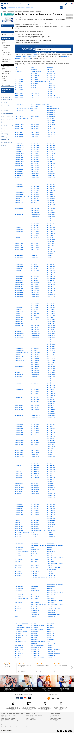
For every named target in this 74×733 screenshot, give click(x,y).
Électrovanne (5, 47)
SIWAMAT (49, 69)
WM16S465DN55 (35, 493)
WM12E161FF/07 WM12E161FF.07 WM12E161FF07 (35, 147)
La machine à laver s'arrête (6, 99)
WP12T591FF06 (35, 596)
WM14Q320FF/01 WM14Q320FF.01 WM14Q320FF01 (35, 327)
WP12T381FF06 (35, 571)
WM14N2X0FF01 (51, 315)
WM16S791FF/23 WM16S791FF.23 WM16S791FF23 (51, 506)
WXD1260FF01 (34, 627)
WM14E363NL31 (19, 261)
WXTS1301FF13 (35, 653)
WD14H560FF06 (51, 99)
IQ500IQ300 (50, 67)
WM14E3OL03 (34, 268)
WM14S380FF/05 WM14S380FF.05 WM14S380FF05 (51, 393)
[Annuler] (12, 28)
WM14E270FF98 (35, 247)
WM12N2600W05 (35, 198)
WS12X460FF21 (19, 622)
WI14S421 (49, 106)
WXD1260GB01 (51, 627)
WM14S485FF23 (35, 440)
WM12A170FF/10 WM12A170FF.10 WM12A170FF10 (35, 126)
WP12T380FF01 (19, 565)
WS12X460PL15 (35, 622)
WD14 (48, 81)
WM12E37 (17, 177)
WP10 (32, 532)
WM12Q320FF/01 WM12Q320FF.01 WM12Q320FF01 (35, 210)
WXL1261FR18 (34, 635)
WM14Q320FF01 (51, 325)
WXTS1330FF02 (51, 655)
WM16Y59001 (34, 522)
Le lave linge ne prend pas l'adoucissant (6, 123)
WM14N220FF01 (51, 311)
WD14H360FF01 (35, 83)
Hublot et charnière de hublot (7, 59)
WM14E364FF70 (35, 263)
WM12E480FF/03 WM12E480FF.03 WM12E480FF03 (51, 183)
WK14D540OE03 (51, 116)
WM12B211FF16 (51, 142)
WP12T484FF (34, 583)
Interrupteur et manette (5, 73)
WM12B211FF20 (19, 144)
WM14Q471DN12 (19, 360)
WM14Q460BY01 (35, 331)
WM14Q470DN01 (51, 350)
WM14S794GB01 (19, 456)
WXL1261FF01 (50, 631)
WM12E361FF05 (35, 169)
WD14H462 (34, 87)
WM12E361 (50, 161)
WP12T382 (49, 571)
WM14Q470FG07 (19, 356)
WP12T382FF (18, 575)
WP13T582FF (34, 598)
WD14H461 (34, 85)
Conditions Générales (54, 715)
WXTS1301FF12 (19, 653)
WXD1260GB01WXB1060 (37, 629)
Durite (3, 68)
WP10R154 (49, 532)
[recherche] (61, 7)
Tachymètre (4, 80)
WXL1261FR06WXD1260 (21, 635)
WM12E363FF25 (19, 173)
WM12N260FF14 (19, 202)
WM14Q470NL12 (51, 356)
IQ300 (16, 67)
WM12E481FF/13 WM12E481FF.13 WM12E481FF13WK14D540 (22, 194)
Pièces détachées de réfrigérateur (8, 719)
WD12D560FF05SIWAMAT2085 (38, 81)
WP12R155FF (34, 551)
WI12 (48, 101)
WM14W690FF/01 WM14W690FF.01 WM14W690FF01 (51, 479)
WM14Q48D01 (18, 376)
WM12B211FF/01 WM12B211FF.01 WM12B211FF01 (35, 140)
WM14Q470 (34, 350)
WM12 (32, 118)
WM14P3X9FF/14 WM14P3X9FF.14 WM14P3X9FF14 (51, 321)
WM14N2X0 (34, 315)
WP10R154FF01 (19, 536)
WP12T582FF (18, 590)
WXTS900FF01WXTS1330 (37, 659)
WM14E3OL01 (18, 268)
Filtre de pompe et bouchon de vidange (6, 71)
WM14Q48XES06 (19, 378)
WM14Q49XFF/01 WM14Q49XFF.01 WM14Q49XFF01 (51, 385)
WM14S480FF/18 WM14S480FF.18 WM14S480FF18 (19, 424)
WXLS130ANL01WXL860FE (38, 645)
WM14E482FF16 (19, 296)
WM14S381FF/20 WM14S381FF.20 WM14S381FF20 (35, 399)
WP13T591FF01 (19, 608)
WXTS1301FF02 (35, 651)
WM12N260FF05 (35, 200)
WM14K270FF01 (51, 302)
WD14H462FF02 (19, 93)
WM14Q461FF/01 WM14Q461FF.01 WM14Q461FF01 (51, 339)
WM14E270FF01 (19, 243)
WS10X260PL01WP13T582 (53, 614)
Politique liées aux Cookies (55, 718)
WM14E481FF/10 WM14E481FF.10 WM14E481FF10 (51, 286)
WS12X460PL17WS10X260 (21, 624)
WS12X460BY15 (35, 620)
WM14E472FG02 (51, 282)
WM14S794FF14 (51, 454)
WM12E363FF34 (35, 173)
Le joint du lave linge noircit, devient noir (6, 145)
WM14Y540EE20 (51, 485)
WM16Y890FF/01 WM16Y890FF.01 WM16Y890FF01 (19, 528)
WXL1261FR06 (50, 633)
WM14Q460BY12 (19, 333)
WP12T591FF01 (51, 594)
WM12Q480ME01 (19, 220)
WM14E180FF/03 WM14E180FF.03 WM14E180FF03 (51, 233)
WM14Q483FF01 (35, 374)
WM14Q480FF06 (51, 372)
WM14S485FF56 (51, 442)
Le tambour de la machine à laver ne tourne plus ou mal (6, 141)
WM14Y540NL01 (35, 489)
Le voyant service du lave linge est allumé (6, 132)
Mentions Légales (53, 716)
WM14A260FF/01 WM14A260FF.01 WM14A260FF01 (35, 223)
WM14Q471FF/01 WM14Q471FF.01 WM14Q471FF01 (35, 362)
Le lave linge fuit (4, 101)
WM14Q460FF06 (51, 333)
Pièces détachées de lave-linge (8, 716)
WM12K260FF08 (51, 196)
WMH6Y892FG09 (51, 530)
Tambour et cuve (6, 52)
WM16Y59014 (50, 522)
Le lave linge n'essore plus (6, 94)
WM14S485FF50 (35, 442)
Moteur (3, 40)
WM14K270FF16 (51, 305)
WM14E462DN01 (19, 280)
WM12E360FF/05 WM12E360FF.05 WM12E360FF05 (19, 163)
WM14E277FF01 (19, 249)
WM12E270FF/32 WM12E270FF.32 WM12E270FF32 (19, 155)
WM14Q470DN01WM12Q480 (22, 352)
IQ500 (32, 67)
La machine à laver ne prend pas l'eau (7, 114)
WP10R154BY (18, 534)
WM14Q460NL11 (19, 337)
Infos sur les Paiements (31, 719)
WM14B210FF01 (51, 224)
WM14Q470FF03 (51, 352)
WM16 (48, 491)
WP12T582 (49, 588)
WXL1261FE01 (34, 631)
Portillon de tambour (6, 76)
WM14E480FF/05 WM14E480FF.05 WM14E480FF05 (35, 286)
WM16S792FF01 (51, 510)
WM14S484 (50, 430)
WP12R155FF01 (51, 551)
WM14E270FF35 (51, 245)
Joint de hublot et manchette (6, 49)
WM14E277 (50, 247)
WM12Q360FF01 (51, 212)
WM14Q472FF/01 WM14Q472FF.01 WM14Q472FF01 (35, 368)
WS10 (16, 610)
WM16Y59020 (18, 524)
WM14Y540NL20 (51, 489)
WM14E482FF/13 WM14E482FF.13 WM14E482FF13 (35, 292)
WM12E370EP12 (51, 177)
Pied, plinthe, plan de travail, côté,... (7, 85)
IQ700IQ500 (34, 69)
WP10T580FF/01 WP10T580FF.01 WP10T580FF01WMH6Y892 (22, 549)
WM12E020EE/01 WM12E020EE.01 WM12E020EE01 (19, 147)
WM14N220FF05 (51, 313)
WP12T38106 (34, 567)
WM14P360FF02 (35, 317)
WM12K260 (50, 192)
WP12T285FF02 (35, 559)
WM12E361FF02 (19, 169)
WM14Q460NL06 (51, 335)
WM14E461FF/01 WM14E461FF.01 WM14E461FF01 (51, 272)
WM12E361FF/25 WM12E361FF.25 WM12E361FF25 (51, 165)
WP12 (32, 547)
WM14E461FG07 (19, 278)
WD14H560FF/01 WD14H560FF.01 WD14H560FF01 (19, 97)
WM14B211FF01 (35, 227)
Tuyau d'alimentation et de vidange (7, 83)
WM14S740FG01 (35, 444)
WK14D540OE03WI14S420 (21, 118)
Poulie (3, 78)
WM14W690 (50, 475)
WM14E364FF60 (19, 263)
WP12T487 (33, 588)
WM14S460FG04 (19, 415)
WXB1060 (33, 624)
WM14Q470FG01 (35, 354)
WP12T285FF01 (19, 559)
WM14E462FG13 (19, 282)
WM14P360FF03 (51, 317)
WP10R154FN (34, 536)
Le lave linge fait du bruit (6, 111)
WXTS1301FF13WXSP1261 (53, 653)
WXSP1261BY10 (19, 649)
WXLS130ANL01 (19, 645)
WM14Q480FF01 (35, 372)
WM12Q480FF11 (51, 216)
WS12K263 (18, 618)
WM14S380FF (50, 389)
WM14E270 (18, 237)
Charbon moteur (6, 45)
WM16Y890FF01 (51, 526)
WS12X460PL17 (51, 622)
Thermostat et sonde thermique (7, 82)
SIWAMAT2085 (18, 71)
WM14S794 (50, 452)
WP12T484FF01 (19, 586)
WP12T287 (49, 559)
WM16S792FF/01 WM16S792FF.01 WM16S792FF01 (19, 512)
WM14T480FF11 (51, 471)
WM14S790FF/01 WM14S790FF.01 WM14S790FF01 (51, 446)
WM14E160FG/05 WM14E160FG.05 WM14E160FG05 (35, 233)
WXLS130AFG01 (51, 643)
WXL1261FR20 (50, 635)
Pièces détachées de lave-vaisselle (8, 715)
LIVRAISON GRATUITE (6, 1)
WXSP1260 (49, 645)
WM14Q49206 (18, 384)
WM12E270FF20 (51, 153)
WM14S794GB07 (51, 456)
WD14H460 (49, 83)
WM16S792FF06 (51, 512)
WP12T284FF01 (19, 555)
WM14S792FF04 (51, 450)
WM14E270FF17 (35, 243)
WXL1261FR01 (34, 633)
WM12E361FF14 (51, 169)
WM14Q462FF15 (35, 348)
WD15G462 (34, 101)
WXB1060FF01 (18, 625)
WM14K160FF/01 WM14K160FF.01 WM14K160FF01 (51, 298)
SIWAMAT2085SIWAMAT (37, 71)
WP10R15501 (50, 538)
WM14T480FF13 (19, 473)
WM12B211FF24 (51, 144)
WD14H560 (49, 93)
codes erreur (4, 21)
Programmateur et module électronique (6, 43)
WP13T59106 (50, 606)
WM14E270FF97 (19, 247)
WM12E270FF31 (35, 157)
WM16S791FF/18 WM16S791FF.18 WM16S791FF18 (35, 506)
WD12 (16, 73)
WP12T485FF (34, 586)
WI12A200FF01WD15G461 (53, 103)
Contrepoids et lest (6, 75)
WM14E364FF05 (51, 261)
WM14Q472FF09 (51, 370)
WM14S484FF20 (19, 434)
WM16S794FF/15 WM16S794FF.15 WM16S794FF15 (51, 516)
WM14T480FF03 (35, 471)
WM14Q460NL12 (35, 337)
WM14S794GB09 (19, 458)
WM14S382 (50, 397)
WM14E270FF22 (51, 243)
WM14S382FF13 (35, 407)
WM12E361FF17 (19, 171)
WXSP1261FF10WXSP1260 (53, 649)
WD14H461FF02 (51, 85)
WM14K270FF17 (19, 307)
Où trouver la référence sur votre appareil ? (46, 52)
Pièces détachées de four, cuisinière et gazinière (11, 720)
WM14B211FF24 (19, 231)
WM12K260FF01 (51, 194)
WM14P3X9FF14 (19, 325)
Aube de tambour (6, 64)
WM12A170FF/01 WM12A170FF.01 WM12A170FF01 (51, 120)
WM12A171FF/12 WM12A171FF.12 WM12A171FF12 (19, 134)
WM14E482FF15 (51, 294)
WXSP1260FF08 (19, 647)
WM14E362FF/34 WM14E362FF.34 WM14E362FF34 (51, 251)
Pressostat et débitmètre (5, 56)
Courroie (4, 42)
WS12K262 (33, 616)
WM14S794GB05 (35, 456)
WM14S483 (50, 426)
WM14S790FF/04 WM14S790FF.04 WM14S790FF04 (19, 452)
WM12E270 (50, 151)
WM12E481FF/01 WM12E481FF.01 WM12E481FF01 (35, 188)
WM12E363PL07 (35, 175)
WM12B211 (18, 138)
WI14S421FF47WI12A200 (53, 108)
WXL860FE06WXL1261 (20, 641)
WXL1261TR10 (50, 637)
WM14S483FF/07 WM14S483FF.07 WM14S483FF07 (35, 430)
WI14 (48, 105)
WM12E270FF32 (51, 157)
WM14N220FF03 (19, 313)
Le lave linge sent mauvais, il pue (7, 120)
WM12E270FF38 (51, 159)
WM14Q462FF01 (19, 348)
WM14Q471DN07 (35, 358)
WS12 (16, 616)
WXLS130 (49, 641)
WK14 (32, 110)
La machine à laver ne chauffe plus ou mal (5, 103)
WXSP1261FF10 (35, 649)
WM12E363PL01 (51, 173)
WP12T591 (33, 594)
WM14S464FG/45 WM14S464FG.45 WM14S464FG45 (35, 417)
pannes (3, 20)
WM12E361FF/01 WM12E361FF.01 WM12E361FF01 (35, 165)
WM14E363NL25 (51, 259)
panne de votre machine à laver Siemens (26, 56)
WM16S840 (18, 520)
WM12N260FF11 (51, 200)
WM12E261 (18, 151)
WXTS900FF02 (50, 659)
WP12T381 (49, 565)
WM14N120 (18, 309)
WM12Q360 (50, 210)
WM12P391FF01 (19, 208)
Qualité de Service (54, 719)
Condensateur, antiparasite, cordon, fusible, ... (6, 61)
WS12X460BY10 (19, 620)
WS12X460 (49, 618)
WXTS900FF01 (18, 659)
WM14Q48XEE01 (51, 376)
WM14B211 (49, 225)
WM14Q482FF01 (19, 374)
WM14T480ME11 (35, 473)
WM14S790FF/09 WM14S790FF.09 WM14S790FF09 (35, 452)
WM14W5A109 (34, 475)
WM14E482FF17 (35, 296)
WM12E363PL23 (51, 175)
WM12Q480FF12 (51, 218)
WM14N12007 (34, 309)
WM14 (16, 222)
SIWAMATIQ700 (51, 71)
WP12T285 (33, 555)
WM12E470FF (34, 181)
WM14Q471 (18, 358)
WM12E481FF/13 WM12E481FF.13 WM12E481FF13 (51, 188)
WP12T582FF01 (35, 590)
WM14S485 (34, 434)
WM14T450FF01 (51, 465)
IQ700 (16, 69)
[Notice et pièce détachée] (4, 6)
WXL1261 (49, 629)
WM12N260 (18, 198)
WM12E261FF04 (35, 151)
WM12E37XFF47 (51, 179)
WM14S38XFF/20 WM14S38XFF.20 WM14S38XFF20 (51, 411)
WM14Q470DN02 (35, 352)
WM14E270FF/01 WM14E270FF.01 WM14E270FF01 (51, 239)
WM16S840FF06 (51, 520)
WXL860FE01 (34, 639)
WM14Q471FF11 (51, 362)
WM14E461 (18, 270)
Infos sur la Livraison (30, 718)
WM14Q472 (50, 364)
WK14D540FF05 (19, 116)
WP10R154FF (50, 534)
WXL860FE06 (50, 639)
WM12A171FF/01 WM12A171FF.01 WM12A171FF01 (51, 128)
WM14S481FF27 (51, 423)
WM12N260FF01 (51, 198)
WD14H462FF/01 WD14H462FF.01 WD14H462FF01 (51, 89)
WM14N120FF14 (19, 311)
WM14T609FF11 (19, 475)
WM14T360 (18, 460)
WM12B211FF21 (35, 144)
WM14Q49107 (50, 380)
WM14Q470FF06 (19, 354)
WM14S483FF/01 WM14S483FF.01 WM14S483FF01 (19, 430)
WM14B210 (50, 222)
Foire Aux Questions (30, 716)
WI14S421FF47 (34, 108)
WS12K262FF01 (51, 616)
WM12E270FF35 (35, 159)
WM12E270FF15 (35, 153)
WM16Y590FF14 (51, 524)
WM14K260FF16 (19, 302)
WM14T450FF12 (51, 467)
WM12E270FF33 (19, 159)
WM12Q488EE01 (35, 220)
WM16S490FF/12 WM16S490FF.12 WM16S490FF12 (51, 495)
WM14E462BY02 (51, 278)
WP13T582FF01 (19, 602)
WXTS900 (49, 657)
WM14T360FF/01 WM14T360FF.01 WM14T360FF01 (35, 462)
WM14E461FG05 (51, 276)
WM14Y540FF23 (51, 487)
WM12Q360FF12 (19, 214)
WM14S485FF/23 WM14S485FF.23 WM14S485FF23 (51, 436)
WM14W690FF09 (35, 483)
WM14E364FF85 (51, 263)
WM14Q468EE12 (19, 350)
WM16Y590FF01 (35, 524)
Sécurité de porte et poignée (6, 69)
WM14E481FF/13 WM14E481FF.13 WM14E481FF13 (19, 292)
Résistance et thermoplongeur (5, 57)
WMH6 (48, 528)
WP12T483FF (34, 579)
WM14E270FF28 (35, 245)
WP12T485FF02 (19, 588)
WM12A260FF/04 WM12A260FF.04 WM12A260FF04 (51, 134)
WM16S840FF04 (35, 520)
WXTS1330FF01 (35, 655)
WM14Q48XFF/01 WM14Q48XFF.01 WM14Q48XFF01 (35, 380)
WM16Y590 (18, 522)
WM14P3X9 (34, 319)
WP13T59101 (34, 606)
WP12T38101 (18, 567)
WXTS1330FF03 (19, 657)
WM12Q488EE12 (51, 220)
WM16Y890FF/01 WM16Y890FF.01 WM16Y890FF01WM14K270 (38, 528)
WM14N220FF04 (35, 313)
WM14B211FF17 (51, 227)
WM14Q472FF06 (51, 368)
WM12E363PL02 (19, 175)
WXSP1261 (49, 647)
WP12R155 (49, 549)
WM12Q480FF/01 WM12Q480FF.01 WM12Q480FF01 (35, 216)
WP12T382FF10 (51, 577)
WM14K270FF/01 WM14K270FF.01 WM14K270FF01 (35, 303)
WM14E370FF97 (35, 266)
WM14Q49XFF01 (19, 389)
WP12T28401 (34, 553)
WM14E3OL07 (50, 268)
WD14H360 (18, 83)
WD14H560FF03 (35, 97)
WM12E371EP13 (19, 179)
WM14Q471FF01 (51, 360)
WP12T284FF (50, 553)
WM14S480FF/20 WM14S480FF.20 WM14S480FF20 (35, 424)
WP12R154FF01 (35, 549)
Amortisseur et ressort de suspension (7, 63)
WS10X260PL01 (51, 612)
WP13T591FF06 (35, 608)
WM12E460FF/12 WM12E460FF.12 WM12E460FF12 (19, 183)
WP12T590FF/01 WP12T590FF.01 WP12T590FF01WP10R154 (21, 596)
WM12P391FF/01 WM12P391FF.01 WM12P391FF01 (51, 204)
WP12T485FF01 (51, 586)
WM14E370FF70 (19, 266)
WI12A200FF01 (34, 103)
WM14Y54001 (18, 485)
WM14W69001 (18, 477)
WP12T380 (17, 561)
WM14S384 (50, 407)
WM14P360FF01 (19, 317)
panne (35, 54)
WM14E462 (34, 278)
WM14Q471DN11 (51, 358)
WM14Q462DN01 (35, 343)
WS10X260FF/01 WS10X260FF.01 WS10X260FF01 (35, 612)
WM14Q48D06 (34, 376)
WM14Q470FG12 (35, 356)
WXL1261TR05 (34, 637)
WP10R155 (33, 538)
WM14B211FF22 (51, 229)
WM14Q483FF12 (51, 374)
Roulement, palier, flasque (6, 50)
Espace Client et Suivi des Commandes (34, 715)
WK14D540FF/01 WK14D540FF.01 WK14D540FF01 (51, 112)
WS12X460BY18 (51, 620)
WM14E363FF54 (35, 257)
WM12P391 (34, 202)
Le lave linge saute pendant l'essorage (6, 129)
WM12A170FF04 (51, 124)
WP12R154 (49, 547)
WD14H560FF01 (35, 95)
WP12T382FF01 (51, 575)
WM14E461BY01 (35, 270)
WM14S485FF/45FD (20, 440)
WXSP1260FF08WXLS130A (38, 647)
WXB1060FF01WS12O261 (37, 625)
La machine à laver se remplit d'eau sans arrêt (7, 126)
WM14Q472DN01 (19, 366)
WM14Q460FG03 (19, 335)
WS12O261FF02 (35, 618)
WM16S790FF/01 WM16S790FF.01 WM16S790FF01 (19, 501)
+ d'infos (25, 724)
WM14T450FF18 (51, 469)
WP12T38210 (34, 573)
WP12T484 (17, 583)
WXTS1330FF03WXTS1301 (37, 657)
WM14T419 (49, 464)
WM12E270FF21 (35, 155)
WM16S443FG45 (19, 493)
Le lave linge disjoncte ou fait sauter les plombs (7, 117)
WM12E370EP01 (35, 177)
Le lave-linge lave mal (5, 97)
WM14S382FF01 (35, 405)
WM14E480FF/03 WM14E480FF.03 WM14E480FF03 (19, 286)
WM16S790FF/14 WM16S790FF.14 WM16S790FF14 (19, 506)
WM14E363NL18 (19, 259)
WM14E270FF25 (19, 245)
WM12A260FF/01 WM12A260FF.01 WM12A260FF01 (35, 134)
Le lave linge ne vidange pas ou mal (7, 106)
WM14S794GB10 (35, 458)
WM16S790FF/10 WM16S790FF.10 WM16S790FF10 (51, 501)
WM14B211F (18, 227)
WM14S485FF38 (51, 440)
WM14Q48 (17, 372)
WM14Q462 (18, 343)
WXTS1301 (18, 651)
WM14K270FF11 (51, 304)
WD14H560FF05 (35, 99)
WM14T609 (49, 473)
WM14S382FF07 (51, 405)
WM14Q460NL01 (35, 335)
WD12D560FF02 (35, 79)
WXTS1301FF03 (51, 651)
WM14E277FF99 (35, 249)
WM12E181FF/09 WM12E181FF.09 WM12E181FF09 (51, 147)
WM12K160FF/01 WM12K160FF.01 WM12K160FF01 (35, 194)
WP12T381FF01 (19, 571)
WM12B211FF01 (51, 138)
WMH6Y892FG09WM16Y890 (22, 532)
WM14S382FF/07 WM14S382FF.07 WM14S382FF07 (19, 407)
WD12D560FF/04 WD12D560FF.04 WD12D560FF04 (51, 75)
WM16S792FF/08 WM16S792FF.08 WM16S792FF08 (35, 512)
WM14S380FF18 (19, 397)
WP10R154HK (18, 538)
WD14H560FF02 (51, 95)
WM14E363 (34, 255)
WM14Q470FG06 (51, 354)
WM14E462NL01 (35, 282)
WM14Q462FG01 (51, 348)
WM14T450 (18, 465)
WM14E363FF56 (51, 257)
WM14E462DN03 (51, 280)
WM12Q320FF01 (51, 208)
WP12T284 (17, 553)
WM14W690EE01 (35, 477)
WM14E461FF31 (35, 276)
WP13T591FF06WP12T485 (53, 608)
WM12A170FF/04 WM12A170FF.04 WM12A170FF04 (19, 126)
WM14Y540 (50, 483)
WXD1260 (49, 625)
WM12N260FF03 (19, 200)
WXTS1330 (18, 655)
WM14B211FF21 (35, 229)
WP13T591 (17, 606)
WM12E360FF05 (35, 161)
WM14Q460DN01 (35, 333)
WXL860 (17, 639)
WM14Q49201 (50, 382)
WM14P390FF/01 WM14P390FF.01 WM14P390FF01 (19, 321)
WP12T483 (17, 579)
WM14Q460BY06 (51, 331)
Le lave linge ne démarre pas (7, 95)
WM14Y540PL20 (35, 491)
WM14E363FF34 (51, 255)
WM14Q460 (18, 331)
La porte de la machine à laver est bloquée (6, 109)
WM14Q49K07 (34, 384)
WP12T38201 (18, 573)
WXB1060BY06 (50, 624)
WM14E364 (34, 261)
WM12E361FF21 (35, 171)
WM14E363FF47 (19, 257)
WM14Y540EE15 (35, 485)
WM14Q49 (49, 378)
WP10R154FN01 (51, 536)
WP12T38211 (50, 573)
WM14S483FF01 (51, 428)
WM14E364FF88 (19, 265)
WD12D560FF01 (19, 79)
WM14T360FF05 (51, 462)
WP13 (48, 596)
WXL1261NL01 (18, 637)
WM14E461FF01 (19, 276)
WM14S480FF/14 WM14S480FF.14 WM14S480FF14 (51, 419)
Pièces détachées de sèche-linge (8, 718)
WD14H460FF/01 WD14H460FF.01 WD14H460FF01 (19, 87)
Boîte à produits (5, 66)
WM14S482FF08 (51, 425)
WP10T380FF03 (19, 544)
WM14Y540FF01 (35, 487)
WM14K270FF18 (35, 307)
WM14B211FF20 (19, 229)
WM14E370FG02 (51, 266)
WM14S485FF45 (19, 442)
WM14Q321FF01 (51, 327)
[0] (71, 4)
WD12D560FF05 (19, 81)
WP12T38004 (34, 561)
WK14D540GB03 (35, 116)
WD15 (16, 101)
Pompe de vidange (6, 54)
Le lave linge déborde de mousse (6, 135)
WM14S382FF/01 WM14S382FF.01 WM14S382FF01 (51, 401)
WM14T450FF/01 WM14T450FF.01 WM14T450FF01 (35, 467)
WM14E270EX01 (35, 237)
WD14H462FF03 (35, 93)
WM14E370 (34, 265)
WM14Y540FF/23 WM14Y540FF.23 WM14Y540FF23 (19, 489)
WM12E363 (50, 171)
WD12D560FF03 (51, 79)
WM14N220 (34, 311)
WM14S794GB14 (51, 458)
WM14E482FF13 (51, 290)
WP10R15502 (18, 540)
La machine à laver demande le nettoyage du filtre (7, 138)
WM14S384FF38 (35, 409)
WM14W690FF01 (19, 483)
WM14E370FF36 (51, 265)
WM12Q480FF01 (51, 214)
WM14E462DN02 (35, 280)
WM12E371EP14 (35, 179)
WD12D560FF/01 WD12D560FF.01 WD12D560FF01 (35, 75)
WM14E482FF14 (51, 292)
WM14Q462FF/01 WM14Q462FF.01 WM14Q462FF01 (51, 344)
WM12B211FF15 (51, 140)
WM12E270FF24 (51, 155)
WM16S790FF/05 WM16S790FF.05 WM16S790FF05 (35, 501)
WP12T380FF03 (35, 565)
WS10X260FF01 (51, 610)
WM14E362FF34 (19, 255)
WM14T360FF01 (51, 460)
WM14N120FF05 (51, 309)
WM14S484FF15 (51, 432)
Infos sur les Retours (54, 720)
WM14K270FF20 (51, 307)
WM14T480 (18, 471)
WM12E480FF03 (19, 186)
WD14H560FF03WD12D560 (53, 97)
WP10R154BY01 (35, 534)
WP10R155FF (34, 540)
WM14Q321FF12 (51, 329)
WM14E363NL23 (35, 259)
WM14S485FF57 (19, 444)
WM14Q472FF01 (51, 366)
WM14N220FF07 (19, 315)
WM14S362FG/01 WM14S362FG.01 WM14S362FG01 (35, 391)
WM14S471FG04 (51, 415)
